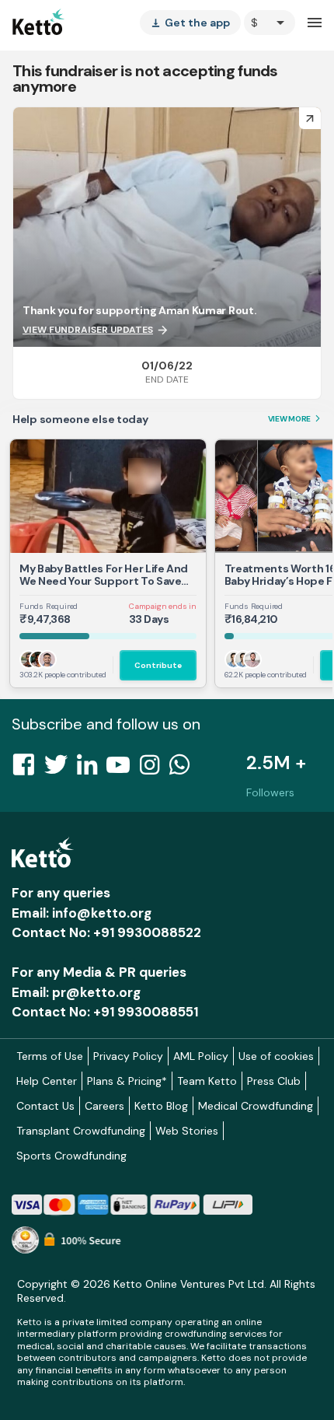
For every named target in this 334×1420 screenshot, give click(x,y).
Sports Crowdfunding (71, 1156)
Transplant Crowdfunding (80, 1131)
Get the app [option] (190, 23)
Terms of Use (49, 1056)
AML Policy (200, 1056)
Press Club (274, 1081)
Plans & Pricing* (127, 1081)
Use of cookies (276, 1056)
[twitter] (60, 769)
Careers (104, 1106)
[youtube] (122, 769)
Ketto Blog (161, 1106)
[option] (269, 22)
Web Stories (186, 1131)
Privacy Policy (128, 1056)
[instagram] (154, 769)
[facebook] (28, 769)
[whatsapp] (184, 769)
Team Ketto (207, 1081)
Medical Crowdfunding (255, 1106)
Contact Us (45, 1106)
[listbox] (190, 22)
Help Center (46, 1081)
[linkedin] (91, 769)
